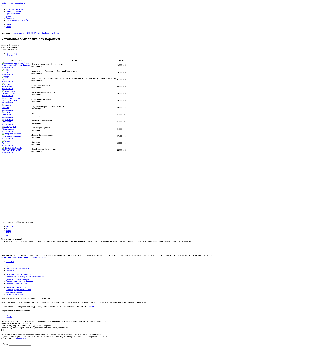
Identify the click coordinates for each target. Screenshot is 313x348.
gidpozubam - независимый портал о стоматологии (23, 257)
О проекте (10, 262)
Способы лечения (13, 12)
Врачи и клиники (13, 14)
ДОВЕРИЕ (6, 122)
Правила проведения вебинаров (19, 281)
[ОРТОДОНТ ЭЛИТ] (11, 98)
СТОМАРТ (7, 72)
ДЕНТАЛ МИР (8, 93)
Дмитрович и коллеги (11, 136)
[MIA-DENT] (8, 84)
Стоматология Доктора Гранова (16, 65)
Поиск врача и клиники (16, 287)
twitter (8, 233)
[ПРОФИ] (6, 105)
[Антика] (6, 141)
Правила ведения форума (16, 283)
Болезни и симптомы (14, 9)
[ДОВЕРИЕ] (7, 120)
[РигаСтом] (7, 112)
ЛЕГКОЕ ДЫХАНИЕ (11, 150)
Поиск (5, 344)
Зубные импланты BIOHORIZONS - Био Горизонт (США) (35, 33)
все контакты (7, 67)
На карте (9, 56)
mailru (8, 231)
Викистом (10, 18)
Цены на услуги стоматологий (18, 290)
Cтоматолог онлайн (14, 292)
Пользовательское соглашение (18, 275)
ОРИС (4, 79)
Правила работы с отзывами (17, 279)
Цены (8, 16)
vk (7, 228)
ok (7, 235)
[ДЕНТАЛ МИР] (9, 91)
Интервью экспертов (14, 294)
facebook (9, 226)
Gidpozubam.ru (20, 339)
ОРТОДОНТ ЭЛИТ (10, 101)
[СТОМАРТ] (7, 70)
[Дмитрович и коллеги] (12, 134)
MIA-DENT (7, 86)
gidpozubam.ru (92, 307)
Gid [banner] (2, 5)
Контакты (10, 264)
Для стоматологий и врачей (17, 268)
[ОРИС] (5, 77)
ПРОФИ (5, 108)
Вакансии (10, 266)
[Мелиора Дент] (9, 127)
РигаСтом (6, 115)
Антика (5, 143)
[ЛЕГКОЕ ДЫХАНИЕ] (12, 148)
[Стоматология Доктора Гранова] (16, 63)
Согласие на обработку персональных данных (25, 277)
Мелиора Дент (8, 129)
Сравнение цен (12, 54)
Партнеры (10, 270)
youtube (9, 317)
